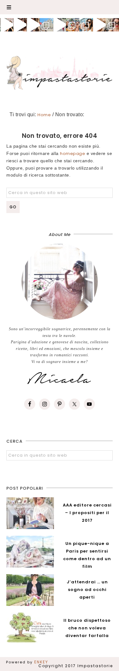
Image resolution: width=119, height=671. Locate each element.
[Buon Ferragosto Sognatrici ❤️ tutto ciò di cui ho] (86, 24)
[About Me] (59, 282)
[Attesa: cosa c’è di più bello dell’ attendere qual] (112, 24)
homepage (72, 154)
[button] (59, 7)
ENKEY (41, 662)
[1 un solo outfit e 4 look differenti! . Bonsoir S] (33, 24)
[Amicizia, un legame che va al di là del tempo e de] (72, 24)
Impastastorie (59, 72)
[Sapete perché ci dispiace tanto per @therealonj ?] (99, 24)
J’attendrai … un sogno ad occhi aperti (87, 589)
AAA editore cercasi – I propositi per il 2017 (87, 512)
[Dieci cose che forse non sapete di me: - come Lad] (46, 24)
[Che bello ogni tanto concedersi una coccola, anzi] (6, 24)
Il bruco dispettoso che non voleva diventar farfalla (87, 628)
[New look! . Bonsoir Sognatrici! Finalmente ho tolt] (20, 24)
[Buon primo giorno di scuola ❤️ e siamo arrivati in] (59, 24)
